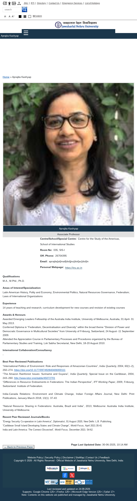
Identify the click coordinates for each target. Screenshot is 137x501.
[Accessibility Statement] (9, 3)
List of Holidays (92, 3)
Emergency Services (72, 3)
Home (6, 77)
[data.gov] (84, 468)
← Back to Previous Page (18, 446)
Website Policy (35, 457)
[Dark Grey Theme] (25, 16)
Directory (41, 3)
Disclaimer (68, 457)
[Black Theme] (20, 16)
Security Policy (53, 457)
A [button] (13, 16)
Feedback (105, 457)
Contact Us (54, 3)
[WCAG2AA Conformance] (67, 481)
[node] (77, 25)
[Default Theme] (29, 16)
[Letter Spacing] (19, 3)
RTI (33, 3)
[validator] (52, 481)
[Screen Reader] (14, 3)
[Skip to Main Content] (5, 3)
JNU (26, 3)
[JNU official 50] (72, 475)
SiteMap (79, 457)
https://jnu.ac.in (73, 267)
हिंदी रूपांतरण (37, 16)
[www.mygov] (68, 468)
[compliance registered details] (84, 481)
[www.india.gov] (52, 468)
